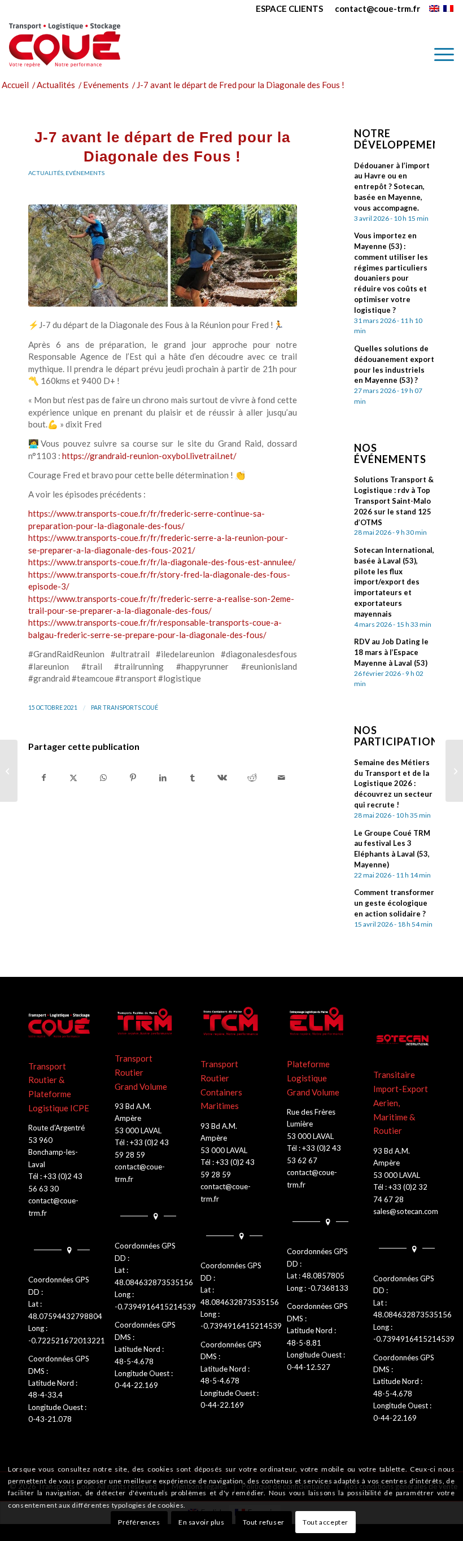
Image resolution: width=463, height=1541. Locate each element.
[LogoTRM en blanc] (145, 1022)
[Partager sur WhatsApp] (103, 777)
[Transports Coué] (64, 45)
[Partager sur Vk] (222, 777)
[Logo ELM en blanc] (317, 1022)
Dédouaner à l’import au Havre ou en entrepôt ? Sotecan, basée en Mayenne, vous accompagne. (392, 186)
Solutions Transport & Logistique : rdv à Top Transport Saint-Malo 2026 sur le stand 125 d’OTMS (394, 500)
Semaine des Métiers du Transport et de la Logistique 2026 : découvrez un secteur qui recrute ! (393, 783)
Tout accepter (325, 1522)
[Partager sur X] (74, 777)
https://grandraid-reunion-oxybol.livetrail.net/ (149, 456)
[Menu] (438, 54)
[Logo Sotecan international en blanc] (404, 1040)
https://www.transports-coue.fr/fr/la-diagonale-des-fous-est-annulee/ (162, 562)
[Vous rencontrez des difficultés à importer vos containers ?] (9, 771)
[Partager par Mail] (281, 777)
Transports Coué (130, 707)
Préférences (139, 1522)
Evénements (84, 172)
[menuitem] (289, 8)
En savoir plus (201, 1522)
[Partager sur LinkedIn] (162, 777)
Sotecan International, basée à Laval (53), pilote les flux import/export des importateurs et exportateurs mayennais (394, 581)
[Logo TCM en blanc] (231, 1022)
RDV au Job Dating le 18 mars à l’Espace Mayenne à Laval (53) (391, 652)
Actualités (45, 172)
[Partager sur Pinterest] (133, 777)
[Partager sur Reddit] (252, 777)
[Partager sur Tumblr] (192, 777)
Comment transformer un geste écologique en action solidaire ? (394, 903)
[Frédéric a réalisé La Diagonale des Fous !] (454, 771)
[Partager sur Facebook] (44, 777)
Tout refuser (264, 1522)
